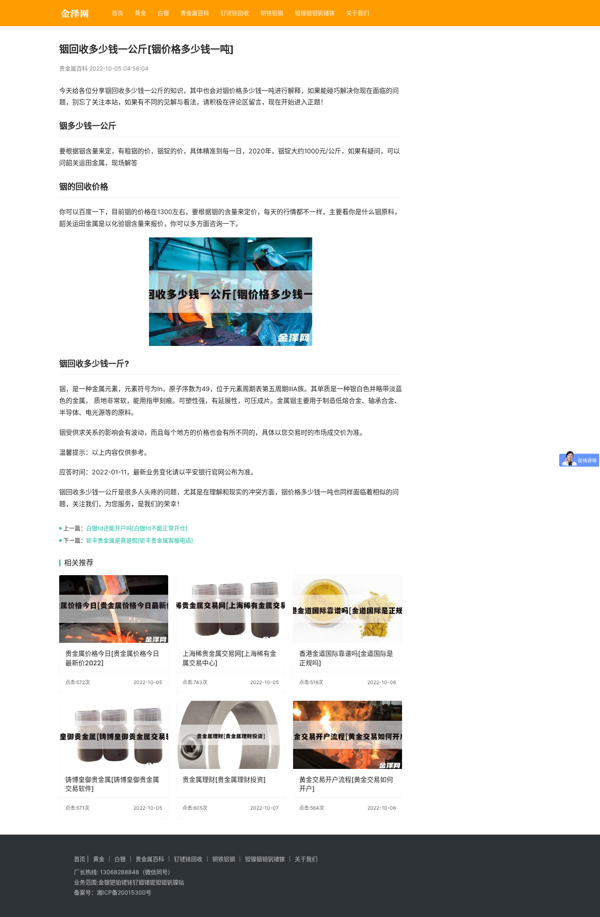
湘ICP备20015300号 (124, 892)
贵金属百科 (194, 12)
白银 (163, 12)
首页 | (81, 858)
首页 (117, 12)
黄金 (140, 12)
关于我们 (357, 12)
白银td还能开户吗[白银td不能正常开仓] (136, 528)
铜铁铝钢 (271, 12)
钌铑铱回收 (234, 12)
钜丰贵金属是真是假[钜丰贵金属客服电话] (139, 540)
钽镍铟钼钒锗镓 (315, 12)
